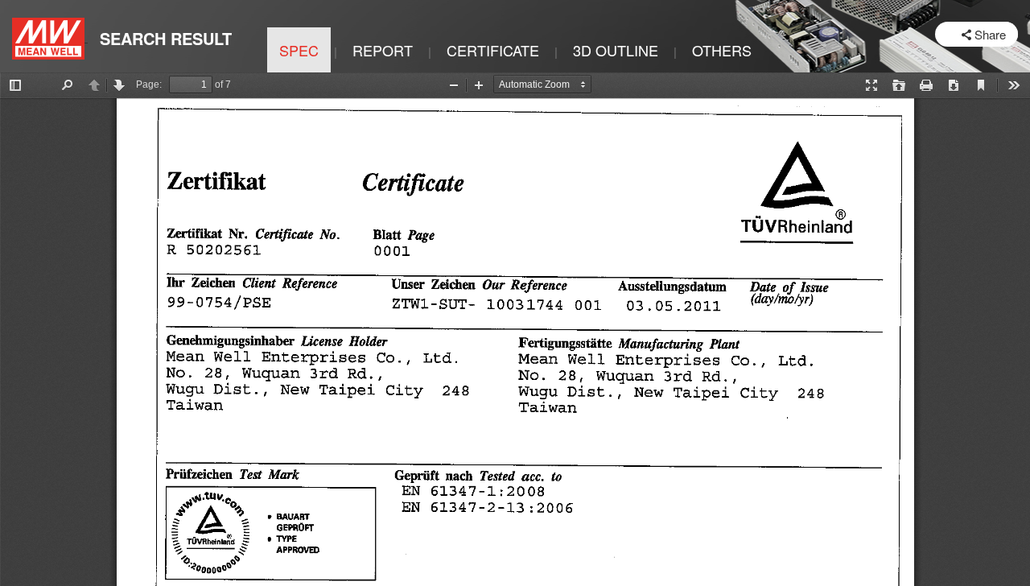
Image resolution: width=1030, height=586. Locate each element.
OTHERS (722, 49)
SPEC (299, 49)
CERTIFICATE (493, 49)
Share (990, 34)
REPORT (382, 49)
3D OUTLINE (615, 49)
